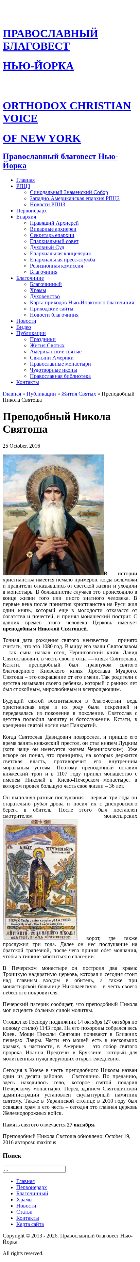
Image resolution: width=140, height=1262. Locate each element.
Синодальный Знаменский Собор (69, 192)
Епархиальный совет (54, 241)
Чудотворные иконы (53, 370)
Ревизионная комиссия (56, 266)
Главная (25, 180)
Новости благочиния (54, 315)
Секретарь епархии (52, 235)
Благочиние (30, 278)
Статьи (24, 1212)
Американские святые (56, 351)
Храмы (38, 290)
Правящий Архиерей (54, 223)
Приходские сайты (51, 308)
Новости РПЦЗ (47, 204)
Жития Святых (47, 345)
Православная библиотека (60, 376)
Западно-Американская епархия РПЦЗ (75, 198)
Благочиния (43, 272)
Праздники (43, 339)
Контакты (27, 382)
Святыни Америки (52, 358)
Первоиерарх (31, 210)
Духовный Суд (47, 247)
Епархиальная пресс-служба (62, 259)
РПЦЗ (23, 186)
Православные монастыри (60, 364)
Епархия (26, 217)
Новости (26, 321)
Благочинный (46, 284)
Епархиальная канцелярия (60, 253)
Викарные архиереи (53, 229)
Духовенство (45, 296)
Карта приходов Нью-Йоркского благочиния (82, 302)
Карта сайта (30, 1224)
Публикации (31, 333)
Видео (23, 327)
